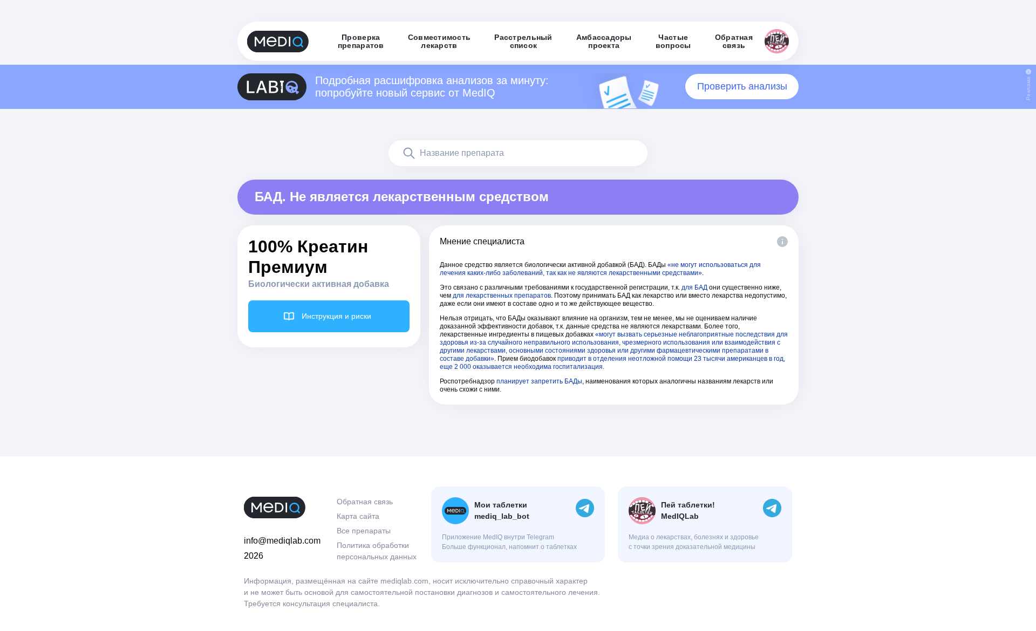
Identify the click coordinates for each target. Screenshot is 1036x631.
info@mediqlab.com (282, 540)
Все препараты (364, 530)
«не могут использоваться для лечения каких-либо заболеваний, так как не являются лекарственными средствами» (600, 269)
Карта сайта (358, 516)
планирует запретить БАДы (539, 381)
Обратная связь (365, 501)
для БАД (694, 287)
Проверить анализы (742, 86)
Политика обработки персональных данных (377, 551)
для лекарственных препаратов (502, 295)
